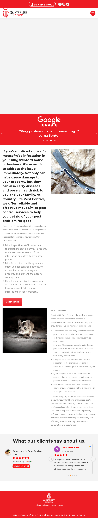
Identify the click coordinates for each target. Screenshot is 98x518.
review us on (20, 466)
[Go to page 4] (76, 475)
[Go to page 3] (74, 475)
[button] (2, 133)
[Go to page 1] (70, 475)
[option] (49, 133)
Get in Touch (12, 301)
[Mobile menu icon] (92, 13)
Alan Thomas (68, 447)
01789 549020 (44, 4)
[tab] (43, 140)
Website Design (68, 515)
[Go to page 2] (72, 475)
